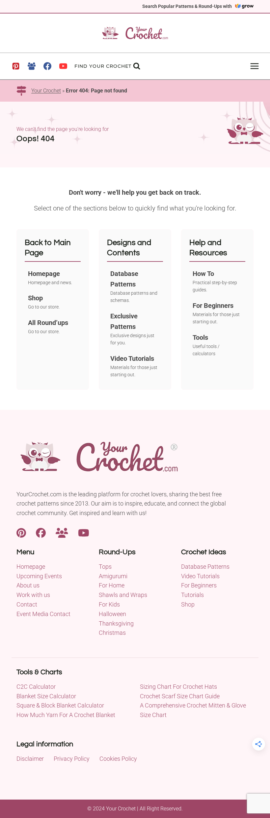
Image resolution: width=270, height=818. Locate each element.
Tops (105, 566)
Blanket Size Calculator (46, 696)
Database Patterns (205, 566)
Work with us (33, 594)
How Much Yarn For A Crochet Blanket (65, 714)
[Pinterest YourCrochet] (21, 532)
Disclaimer (30, 758)
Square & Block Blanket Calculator (60, 705)
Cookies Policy (118, 758)
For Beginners (199, 585)
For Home (111, 585)
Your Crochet (46, 90)
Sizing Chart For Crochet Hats (178, 686)
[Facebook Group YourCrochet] (62, 532)
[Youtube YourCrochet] (83, 532)
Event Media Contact (43, 613)
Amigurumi (113, 576)
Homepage (30, 566)
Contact (26, 604)
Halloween (112, 613)
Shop (188, 604)
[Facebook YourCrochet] (41, 532)
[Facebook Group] (32, 66)
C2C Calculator (36, 686)
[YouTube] (63, 66)
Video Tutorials (200, 576)
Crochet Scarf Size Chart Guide (180, 696)
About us (28, 585)
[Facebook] (47, 66)
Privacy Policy (72, 758)
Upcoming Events (39, 576)
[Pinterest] (16, 66)
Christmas (112, 632)
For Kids (109, 604)
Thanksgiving (116, 623)
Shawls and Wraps (123, 594)
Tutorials (192, 594)
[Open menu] (254, 66)
